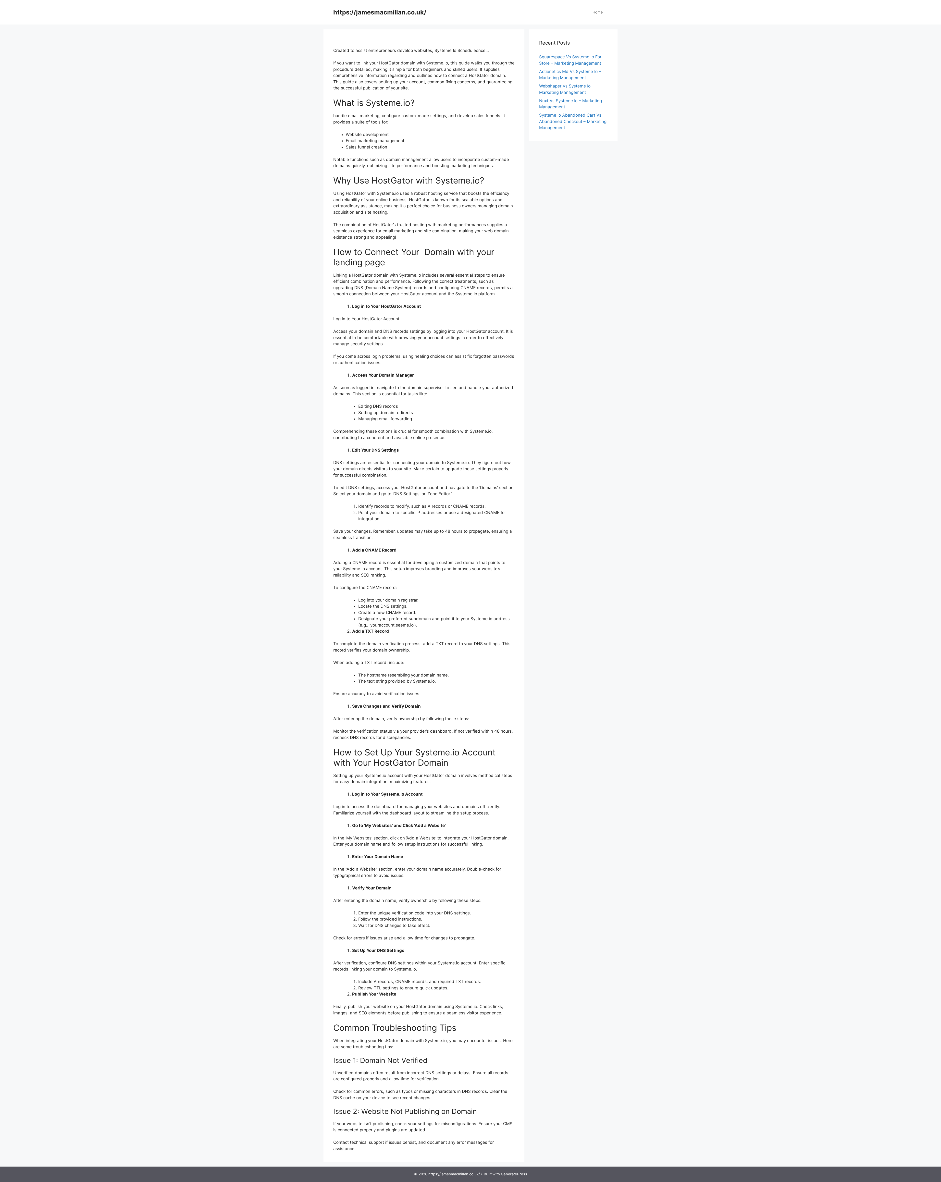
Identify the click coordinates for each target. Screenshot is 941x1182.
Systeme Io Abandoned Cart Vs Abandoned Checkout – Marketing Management (573, 121)
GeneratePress (514, 1174)
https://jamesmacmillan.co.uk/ (379, 12)
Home (598, 12)
